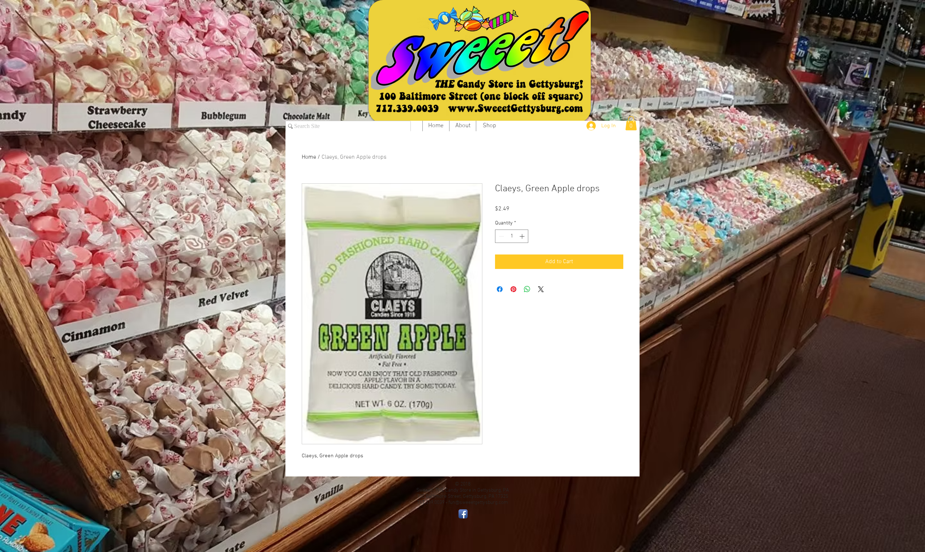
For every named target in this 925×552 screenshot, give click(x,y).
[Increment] (522, 236)
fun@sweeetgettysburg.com (478, 503)
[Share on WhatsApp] (527, 289)
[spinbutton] (511, 236)
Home (309, 157)
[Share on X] (541, 289)
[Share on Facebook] (499, 289)
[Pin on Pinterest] (513, 289)
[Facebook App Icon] (463, 513)
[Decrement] (500, 236)
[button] (631, 123)
